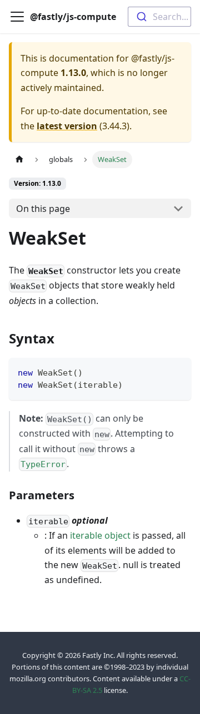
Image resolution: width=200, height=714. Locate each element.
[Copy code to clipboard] (177, 371)
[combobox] (159, 17)
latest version (67, 126)
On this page (43, 208)
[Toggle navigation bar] (17, 16)
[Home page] (19, 159)
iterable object (100, 535)
